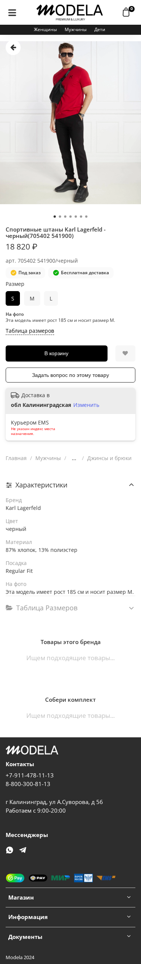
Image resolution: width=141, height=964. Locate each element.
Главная (16, 458)
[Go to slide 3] (65, 216)
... (74, 458)
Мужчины (75, 29)
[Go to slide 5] (76, 216)
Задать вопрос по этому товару (70, 375)
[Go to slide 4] (71, 216)
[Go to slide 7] (86, 216)
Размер (15, 284)
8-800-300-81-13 (28, 784)
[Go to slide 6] (81, 216)
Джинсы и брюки (109, 458)
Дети (99, 29)
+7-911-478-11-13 (30, 775)
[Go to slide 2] (60, 216)
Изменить (86, 405)
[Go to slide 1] (55, 216)
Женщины (45, 29)
